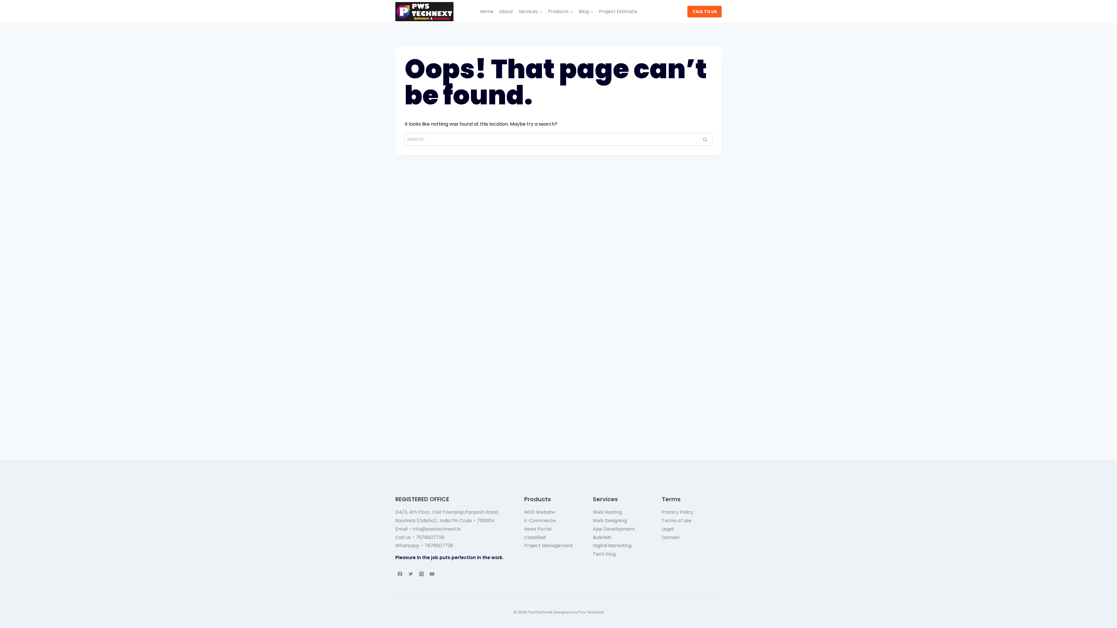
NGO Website (539, 512)
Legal (668, 529)
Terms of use (676, 520)
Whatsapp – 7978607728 (424, 545)
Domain (671, 537)
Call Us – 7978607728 (419, 537)
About (506, 11)
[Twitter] (410, 574)
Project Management (548, 545)
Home (487, 11)
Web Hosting (607, 512)
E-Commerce (540, 520)
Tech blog (604, 554)
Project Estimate (618, 11)
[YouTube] (432, 574)
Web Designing (610, 520)
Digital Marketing (612, 545)
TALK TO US (704, 12)
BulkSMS (602, 537)
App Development (614, 529)
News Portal (538, 529)
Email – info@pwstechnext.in (428, 529)
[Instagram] (421, 574)
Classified (535, 537)
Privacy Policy (677, 512)
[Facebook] (400, 574)
